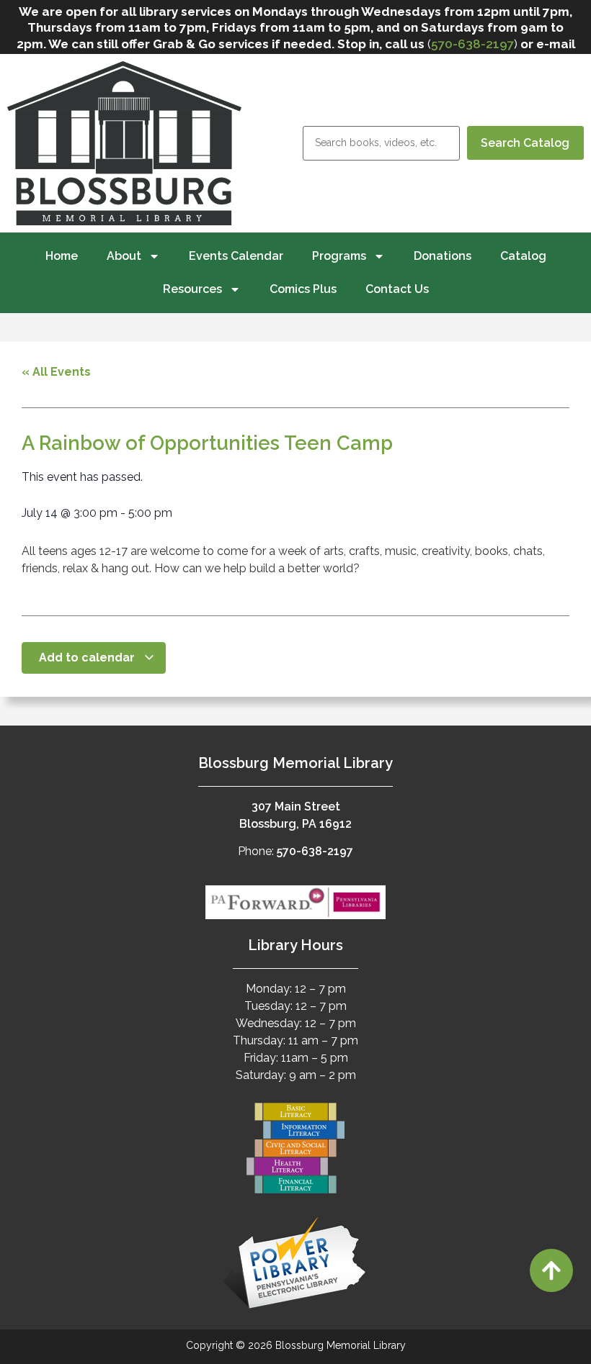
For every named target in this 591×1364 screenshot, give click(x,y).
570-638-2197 (472, 44)
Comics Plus (303, 289)
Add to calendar (88, 657)
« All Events (56, 372)
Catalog (523, 256)
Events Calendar (236, 256)
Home (61, 256)
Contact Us (397, 289)
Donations (442, 256)
